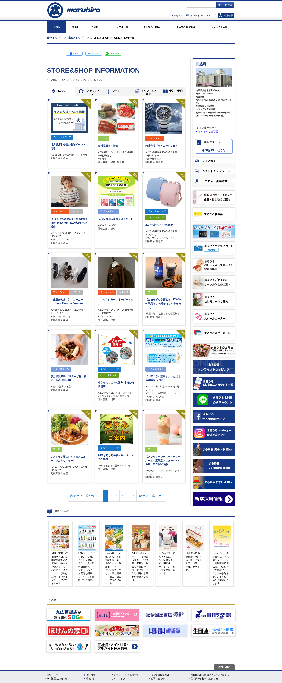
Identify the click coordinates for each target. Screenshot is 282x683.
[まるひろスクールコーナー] (214, 316)
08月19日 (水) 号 (215, 150)
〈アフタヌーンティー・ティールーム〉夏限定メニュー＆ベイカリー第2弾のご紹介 (162, 460)
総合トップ (53, 37)
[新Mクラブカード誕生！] (214, 231)
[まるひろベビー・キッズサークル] (214, 265)
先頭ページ (76, 495)
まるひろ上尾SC (152, 27)
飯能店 (75, 27)
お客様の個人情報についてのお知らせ (210, 675)
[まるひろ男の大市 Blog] (214, 449)
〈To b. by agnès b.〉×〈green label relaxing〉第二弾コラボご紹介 (69, 222)
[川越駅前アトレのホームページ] (117, 614)
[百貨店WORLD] (165, 630)
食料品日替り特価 (108, 145)
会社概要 (90, 675)
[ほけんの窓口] (69, 630)
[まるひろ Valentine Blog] (214, 466)
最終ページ (158, 495)
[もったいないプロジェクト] (69, 646)
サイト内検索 (225, 4)
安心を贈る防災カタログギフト (115, 218)
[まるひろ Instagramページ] (214, 433)
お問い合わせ (158, 678)
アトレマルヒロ (120, 27)
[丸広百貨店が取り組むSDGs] (69, 614)
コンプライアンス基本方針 (125, 675)
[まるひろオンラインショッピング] (214, 367)
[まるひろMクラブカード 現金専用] (214, 248)
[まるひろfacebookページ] (214, 416)
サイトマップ (118, 678)
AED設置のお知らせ (56, 678)
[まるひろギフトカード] (214, 333)
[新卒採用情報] (214, 499)
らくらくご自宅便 (208, 131)
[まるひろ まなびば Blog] (214, 482)
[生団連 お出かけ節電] (213, 630)
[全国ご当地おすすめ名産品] (117, 630)
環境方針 (90, 678)
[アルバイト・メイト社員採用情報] (117, 646)
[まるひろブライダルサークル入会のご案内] (214, 282)
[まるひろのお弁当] (214, 350)
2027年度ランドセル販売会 (160, 224)
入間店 (95, 27)
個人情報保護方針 (160, 675)
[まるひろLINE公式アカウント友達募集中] (214, 400)
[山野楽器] (213, 614)
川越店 (56, 27)
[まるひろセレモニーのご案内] (214, 299)
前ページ (90, 495)
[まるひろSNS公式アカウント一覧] (214, 383)
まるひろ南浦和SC (186, 27)
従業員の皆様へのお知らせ (204, 678)
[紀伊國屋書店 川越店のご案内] (165, 614)
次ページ (143, 495)
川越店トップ (75, 37)
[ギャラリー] (214, 197)
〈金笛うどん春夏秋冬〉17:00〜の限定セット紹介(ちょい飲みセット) (163, 303)
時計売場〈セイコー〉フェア (161, 145)
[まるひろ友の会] (214, 214)
